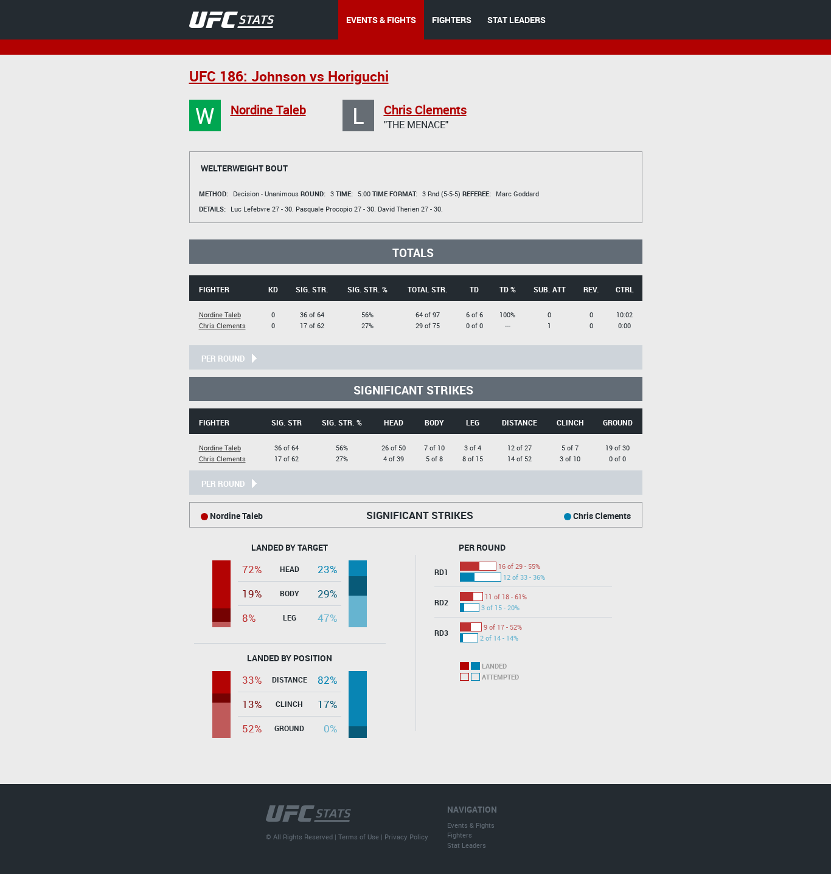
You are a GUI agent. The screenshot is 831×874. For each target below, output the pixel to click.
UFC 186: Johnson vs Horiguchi (289, 76)
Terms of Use (358, 836)
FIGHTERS (451, 20)
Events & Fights (471, 825)
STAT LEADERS (516, 20)
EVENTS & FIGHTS (381, 20)
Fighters (459, 834)
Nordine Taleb (268, 110)
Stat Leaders (466, 845)
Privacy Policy (406, 836)
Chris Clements (425, 110)
